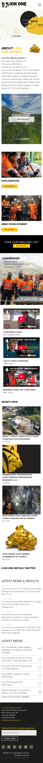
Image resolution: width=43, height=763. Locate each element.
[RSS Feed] (31, 747)
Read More (9, 186)
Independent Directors (16, 264)
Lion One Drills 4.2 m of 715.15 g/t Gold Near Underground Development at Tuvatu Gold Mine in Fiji (21, 591)
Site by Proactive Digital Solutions (15, 758)
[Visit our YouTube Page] (26, 747)
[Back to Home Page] (14, 5)
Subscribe (21, 246)
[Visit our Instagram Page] (20, 747)
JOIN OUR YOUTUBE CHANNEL (16, 697)
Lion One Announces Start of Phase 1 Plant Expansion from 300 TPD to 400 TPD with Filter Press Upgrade (21, 630)
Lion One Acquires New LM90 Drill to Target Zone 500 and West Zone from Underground (21, 604)
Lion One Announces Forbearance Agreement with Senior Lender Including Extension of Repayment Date (20, 617)
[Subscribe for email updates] (3, 747)
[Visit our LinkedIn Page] (14, 747)
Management (11, 262)
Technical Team (12, 267)
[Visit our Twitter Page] (9, 747)
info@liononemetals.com (11, 720)
